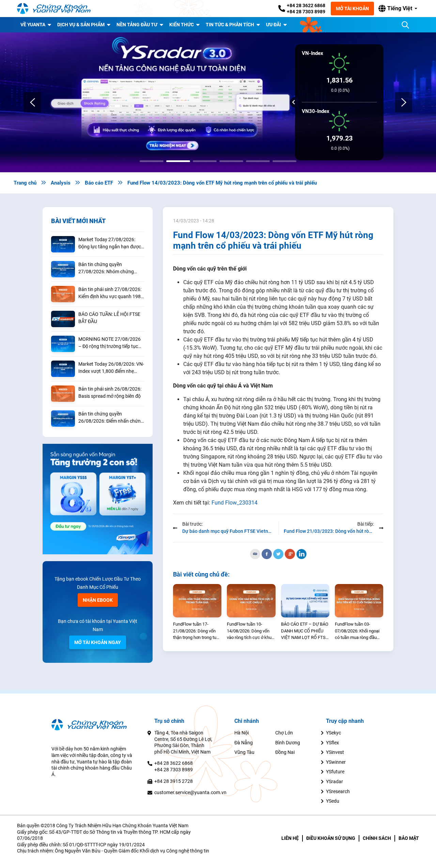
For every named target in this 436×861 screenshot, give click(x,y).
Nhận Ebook (98, 600)
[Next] (403, 102)
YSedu (332, 801)
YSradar (334, 781)
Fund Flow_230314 (235, 502)
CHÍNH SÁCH (377, 838)
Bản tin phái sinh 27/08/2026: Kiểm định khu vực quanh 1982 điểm (110, 293)
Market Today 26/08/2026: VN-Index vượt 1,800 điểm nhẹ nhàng (111, 368)
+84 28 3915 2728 (173, 781)
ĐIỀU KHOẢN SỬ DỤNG (330, 838)
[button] (398, 8)
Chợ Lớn (284, 732)
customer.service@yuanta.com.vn (190, 792)
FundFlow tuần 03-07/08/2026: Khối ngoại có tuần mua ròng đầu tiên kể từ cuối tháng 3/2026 (357, 631)
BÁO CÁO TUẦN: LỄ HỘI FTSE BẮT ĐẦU (109, 317)
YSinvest (335, 752)
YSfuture (335, 771)
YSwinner (336, 762)
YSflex (332, 742)
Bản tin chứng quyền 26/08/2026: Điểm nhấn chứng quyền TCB (110, 418)
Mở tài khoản (352, 8)
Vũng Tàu (244, 752)
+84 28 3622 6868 (306, 5)
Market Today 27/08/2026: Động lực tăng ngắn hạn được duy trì (109, 243)
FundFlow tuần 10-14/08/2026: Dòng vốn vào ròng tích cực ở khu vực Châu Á (249, 631)
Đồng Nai (285, 752)
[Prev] (32, 102)
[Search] (405, 25)
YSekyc (333, 732)
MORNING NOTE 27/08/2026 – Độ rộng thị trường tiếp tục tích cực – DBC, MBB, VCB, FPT (110, 343)
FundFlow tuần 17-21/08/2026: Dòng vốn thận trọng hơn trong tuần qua (197, 631)
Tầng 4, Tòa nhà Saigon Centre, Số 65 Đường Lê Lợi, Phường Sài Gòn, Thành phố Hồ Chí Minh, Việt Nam (183, 742)
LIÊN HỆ (290, 838)
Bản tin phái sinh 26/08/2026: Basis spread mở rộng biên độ (109, 392)
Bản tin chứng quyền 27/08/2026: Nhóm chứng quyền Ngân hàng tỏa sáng (107, 268)
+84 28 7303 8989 (306, 11)
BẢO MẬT (409, 838)
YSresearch (338, 791)
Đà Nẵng (243, 742)
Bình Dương (287, 742)
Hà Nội (241, 732)
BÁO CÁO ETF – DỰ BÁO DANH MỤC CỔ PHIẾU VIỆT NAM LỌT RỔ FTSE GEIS (304, 631)
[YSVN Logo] (58, 8)
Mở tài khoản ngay (97, 642)
